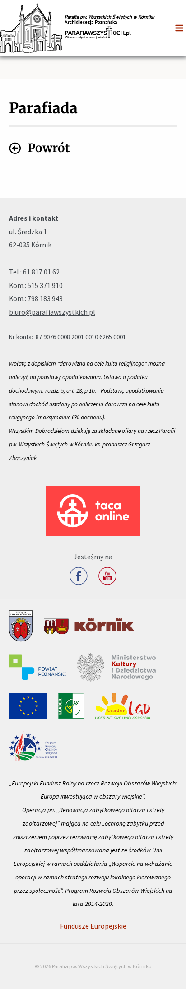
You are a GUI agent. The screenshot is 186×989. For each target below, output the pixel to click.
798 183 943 (45, 298)
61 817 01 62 (41, 271)
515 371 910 (45, 285)
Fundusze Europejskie (93, 925)
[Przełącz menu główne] (179, 28)
